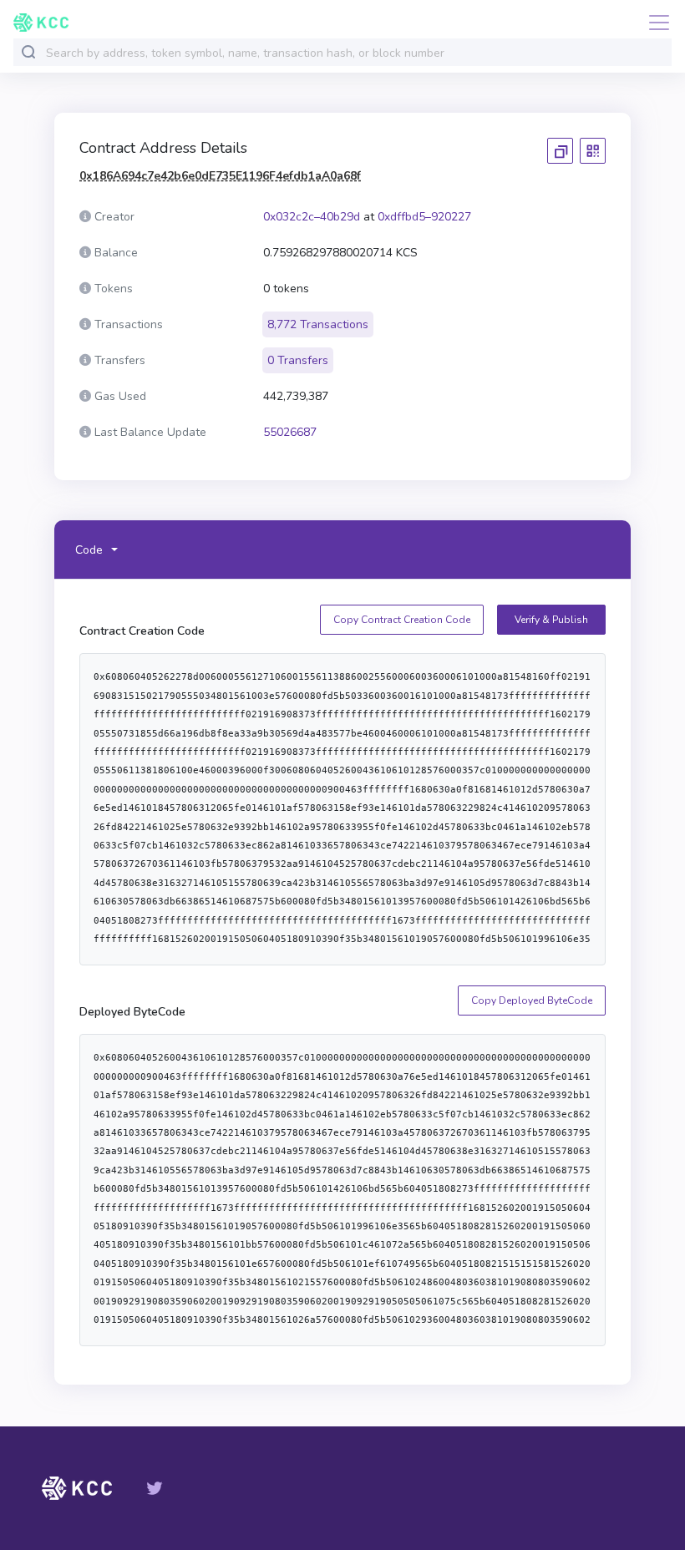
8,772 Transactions (317, 324)
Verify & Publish (551, 619)
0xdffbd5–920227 (424, 217)
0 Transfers (297, 360)
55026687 (290, 432)
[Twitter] (154, 1488)
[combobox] (355, 53)
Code (89, 550)
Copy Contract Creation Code (401, 619)
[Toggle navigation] (654, 22)
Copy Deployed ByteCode (531, 1000)
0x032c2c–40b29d (311, 217)
